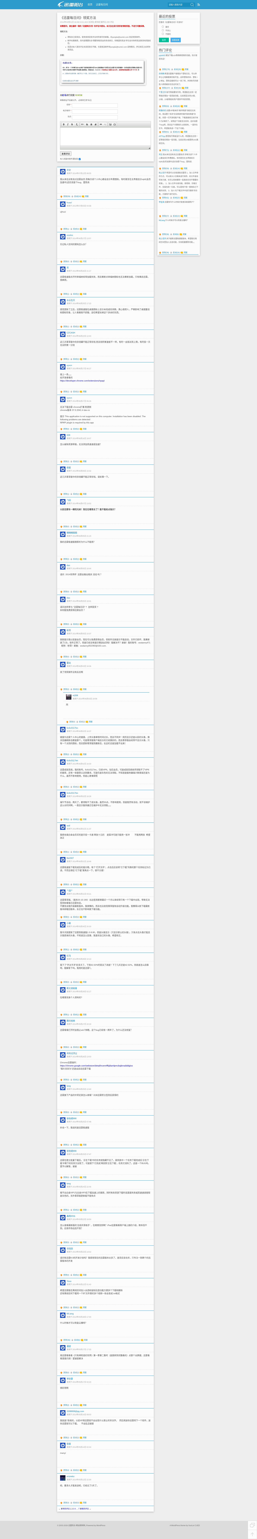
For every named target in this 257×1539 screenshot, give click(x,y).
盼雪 (69, 630)
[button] (64, 124)
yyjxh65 (162, 55)
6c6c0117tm (72, 728)
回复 (87, 196)
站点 (69, 117)
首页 (90, 4)
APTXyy (162, 136)
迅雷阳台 (70, 4)
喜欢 (167, 27)
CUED (197, 1525)
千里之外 (162, 92)
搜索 (192, 4)
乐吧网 (161, 74)
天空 (160, 154)
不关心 (168, 31)
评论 (110, 22)
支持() (66, 196)
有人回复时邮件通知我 (69, 159)
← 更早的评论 (64, 1509)
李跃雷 (70, 1378)
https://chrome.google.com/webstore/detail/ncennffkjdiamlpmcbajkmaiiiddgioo (96, 1065)
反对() (77, 196)
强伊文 (103, 22)
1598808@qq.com (75, 1411)
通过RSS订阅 (199, 4)
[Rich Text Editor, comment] (105, 136)
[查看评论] (252, 1525)
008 (68, 435)
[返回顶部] (252, 1534)
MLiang (162, 220)
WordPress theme (178, 1525)
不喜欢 (168, 34)
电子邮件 (67, 111)
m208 (75, 695)
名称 (68, 105)
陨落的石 (162, 111)
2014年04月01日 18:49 (69, 22)
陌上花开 (162, 173)
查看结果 (175, 40)
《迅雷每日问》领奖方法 (78, 18)
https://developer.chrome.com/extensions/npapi (82, 380)
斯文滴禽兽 (72, 988)
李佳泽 (161, 202)
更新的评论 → (85, 1509)
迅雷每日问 (102, 4)
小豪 (69, 923)
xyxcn (69, 365)
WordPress (100, 1525)
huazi (69, 202)
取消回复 (78, 95)
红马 (64, 95)
